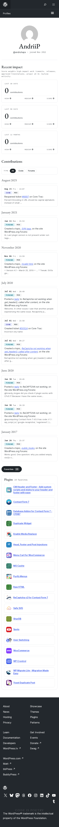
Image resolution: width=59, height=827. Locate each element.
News (6, 711)
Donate (35, 743)
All (13, 171)
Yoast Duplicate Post (24, 682)
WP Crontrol (19, 661)
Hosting (7, 717)
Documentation (11, 737)
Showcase (36, 706)
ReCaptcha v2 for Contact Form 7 (30, 597)
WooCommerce (21, 650)
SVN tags (26, 228)
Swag (34, 748)
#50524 (24, 328)
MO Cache (18, 565)
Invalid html (27, 264)
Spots (16, 629)
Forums (31, 171)
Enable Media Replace (25, 534)
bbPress (9, 769)
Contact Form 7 (21, 502)
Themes (34, 711)
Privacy (7, 722)
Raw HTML (19, 587)
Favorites (11, 469)
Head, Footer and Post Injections (30, 544)
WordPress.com (13, 758)
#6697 (25, 196)
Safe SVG (18, 608)
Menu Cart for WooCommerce (29, 555)
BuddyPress (11, 774)
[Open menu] (54, 4)
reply (16, 299)
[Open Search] (45, 4)
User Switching (21, 640)
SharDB (17, 618)
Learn (6, 732)
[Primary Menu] (52, 13)
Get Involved (37, 732)
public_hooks (27, 448)
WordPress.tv (12, 748)
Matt (7, 763)
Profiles (7, 13)
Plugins (34, 717)
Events (34, 737)
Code (20, 171)
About (6, 706)
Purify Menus (20, 576)
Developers (9, 743)
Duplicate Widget (22, 523)
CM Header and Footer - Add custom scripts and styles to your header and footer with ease (32, 490)
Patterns (35, 722)
